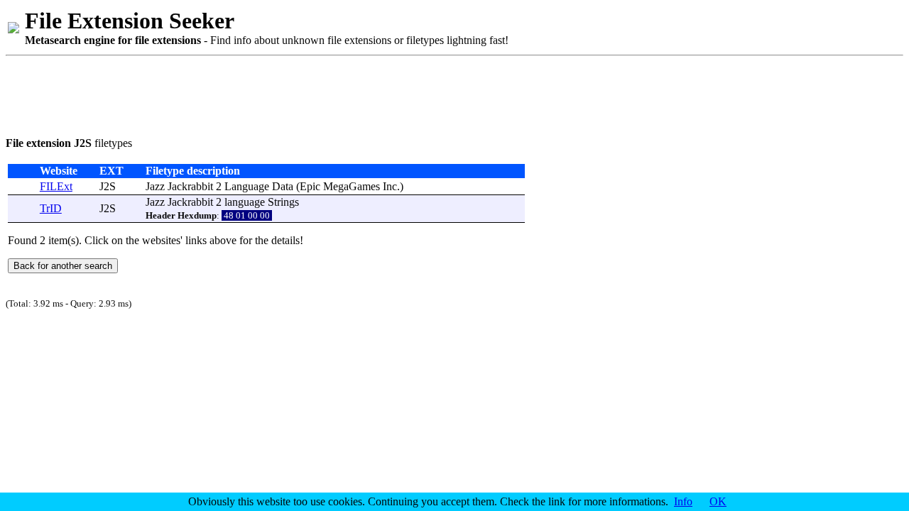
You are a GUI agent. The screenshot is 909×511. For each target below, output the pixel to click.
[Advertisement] (264, 94)
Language (246, 186)
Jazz (155, 186)
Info (683, 501)
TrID (51, 208)
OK (717, 501)
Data (282, 186)
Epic (310, 186)
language (244, 202)
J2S (107, 186)
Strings (283, 202)
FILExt (56, 186)
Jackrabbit (190, 186)
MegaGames (351, 186)
